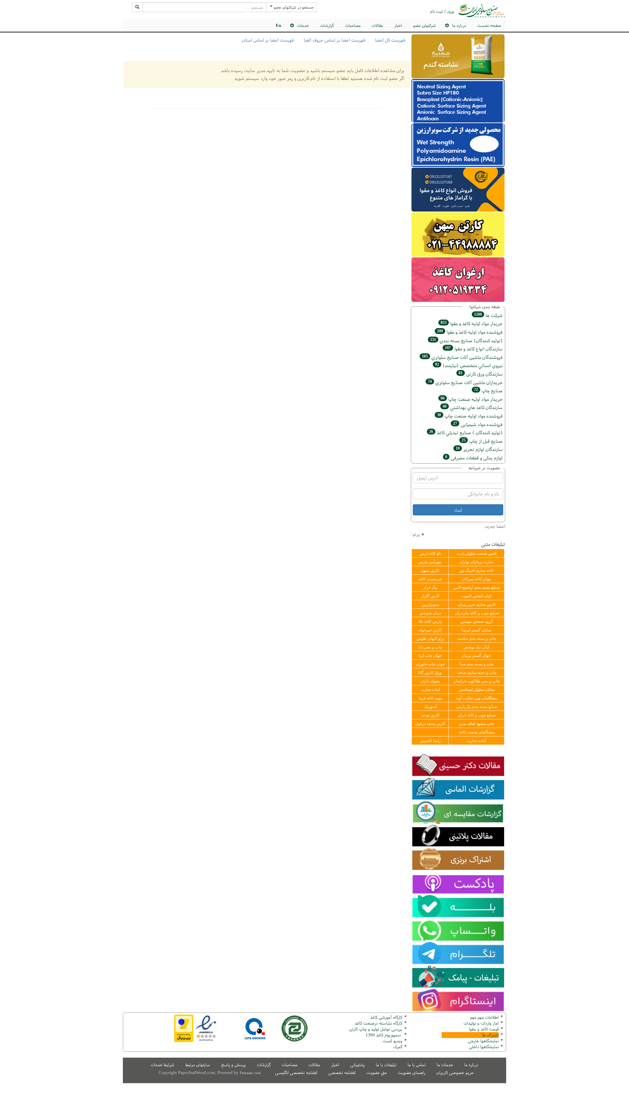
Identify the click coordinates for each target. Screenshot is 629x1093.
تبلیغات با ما (386, 1065)
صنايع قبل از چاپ (482, 440)
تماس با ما (417, 1065)
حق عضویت (377, 1072)
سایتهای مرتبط (197, 1065)
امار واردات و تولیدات (481, 1023)
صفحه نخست (489, 25)
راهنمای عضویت (411, 1072)
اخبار (398, 25)
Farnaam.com (250, 1072)
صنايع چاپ (488, 390)
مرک (397, 1047)
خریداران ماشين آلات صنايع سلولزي (465, 382)
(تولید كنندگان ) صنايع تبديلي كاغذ (466, 432)
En (278, 25)
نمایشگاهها (483, 1041)
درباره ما (471, 1065)
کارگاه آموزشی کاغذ (386, 1017)
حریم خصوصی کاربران (455, 1072)
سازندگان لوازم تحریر (479, 449)
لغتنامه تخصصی (341, 1072)
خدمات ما (445, 1065)
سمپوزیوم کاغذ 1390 (384, 1035)
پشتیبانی (357, 1065)
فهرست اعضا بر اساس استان (268, 40)
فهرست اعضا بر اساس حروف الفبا (334, 40)
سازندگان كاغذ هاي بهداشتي (473, 407)
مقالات (377, 25)
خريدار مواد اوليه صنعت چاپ (472, 399)
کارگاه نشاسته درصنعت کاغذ (377, 1023)
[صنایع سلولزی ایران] (481, 10)
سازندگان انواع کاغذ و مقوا (474, 348)
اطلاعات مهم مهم (484, 1017)
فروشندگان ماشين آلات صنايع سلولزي (462, 357)
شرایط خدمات (162, 1065)
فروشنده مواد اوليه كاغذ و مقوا (470, 331)
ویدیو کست (392, 1041)
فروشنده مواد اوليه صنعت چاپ (470, 415)
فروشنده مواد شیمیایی (478, 424)
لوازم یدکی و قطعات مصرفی (474, 457)
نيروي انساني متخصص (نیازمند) (469, 365)
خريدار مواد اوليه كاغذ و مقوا (472, 323)
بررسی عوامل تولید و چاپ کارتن (375, 1029)
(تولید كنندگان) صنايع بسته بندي (466, 340)
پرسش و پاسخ (233, 1065)
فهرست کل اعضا (390, 40)
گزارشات (327, 25)
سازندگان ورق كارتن (481, 373)
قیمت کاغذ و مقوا (484, 1029)
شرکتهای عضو (424, 25)
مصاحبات (353, 25)
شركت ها (488, 315)
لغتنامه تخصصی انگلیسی (296, 1072)
